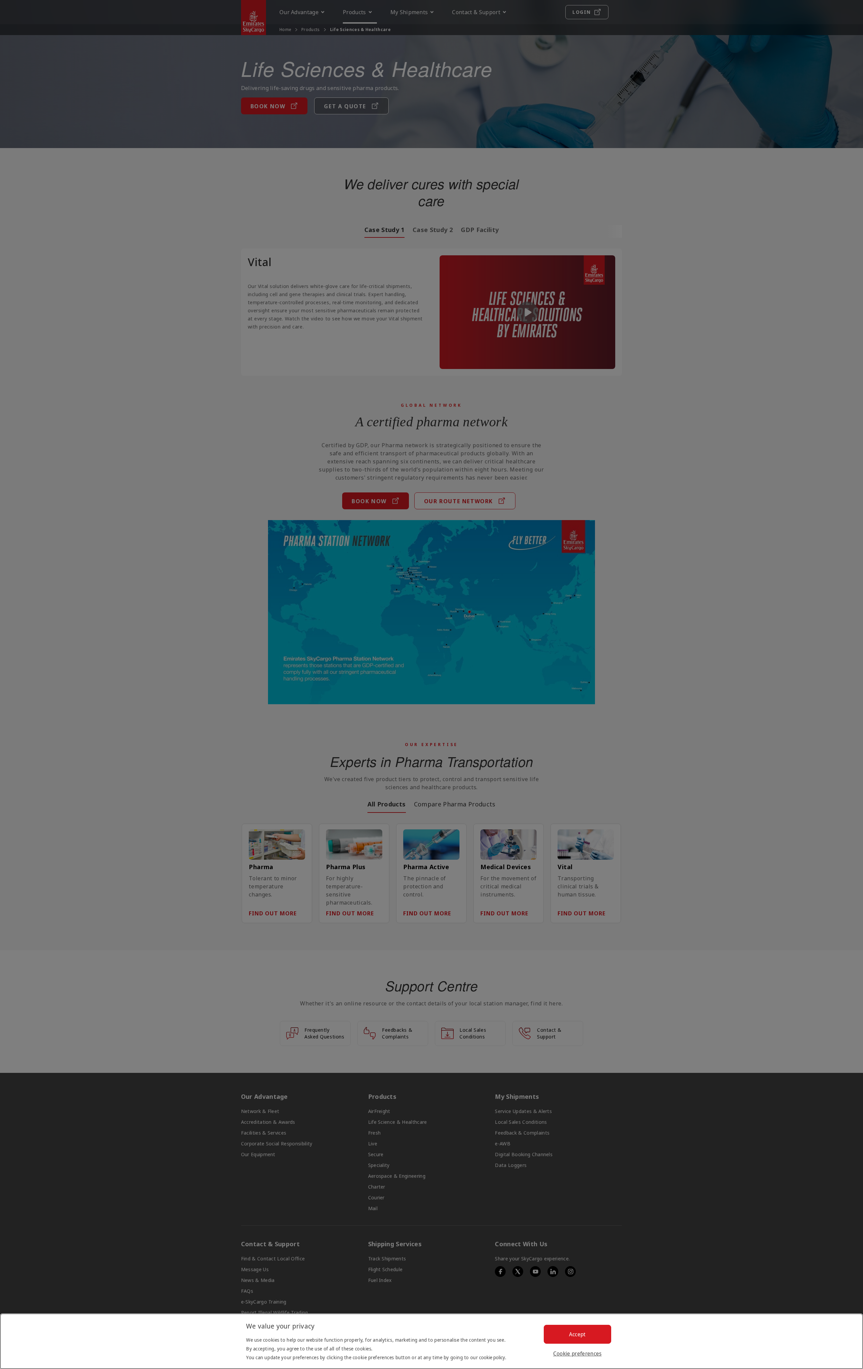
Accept (577, 1334)
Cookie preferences (577, 1353)
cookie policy (492, 1357)
